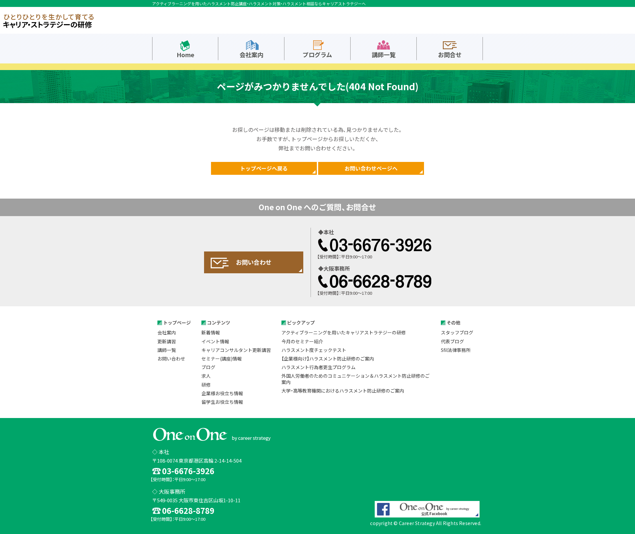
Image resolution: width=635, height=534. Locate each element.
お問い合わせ (171, 358)
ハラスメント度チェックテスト (313, 350)
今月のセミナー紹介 (302, 341)
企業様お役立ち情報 (222, 393)
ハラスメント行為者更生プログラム (318, 367)
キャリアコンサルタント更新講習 (236, 350)
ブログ (208, 367)
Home (185, 54)
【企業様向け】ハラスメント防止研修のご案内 (327, 358)
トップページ (177, 322)
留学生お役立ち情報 (222, 402)
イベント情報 (215, 341)
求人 (206, 375)
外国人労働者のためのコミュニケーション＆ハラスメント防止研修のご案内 (355, 378)
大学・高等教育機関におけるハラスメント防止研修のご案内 (342, 390)
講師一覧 (384, 54)
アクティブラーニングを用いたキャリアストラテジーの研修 (343, 332)
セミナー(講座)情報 (221, 358)
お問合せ (450, 54)
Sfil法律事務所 (456, 350)
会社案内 (251, 54)
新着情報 (210, 332)
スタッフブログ (457, 332)
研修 (206, 384)
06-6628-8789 (374, 281)
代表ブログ (452, 341)
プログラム (317, 54)
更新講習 (166, 341)
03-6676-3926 (374, 245)
